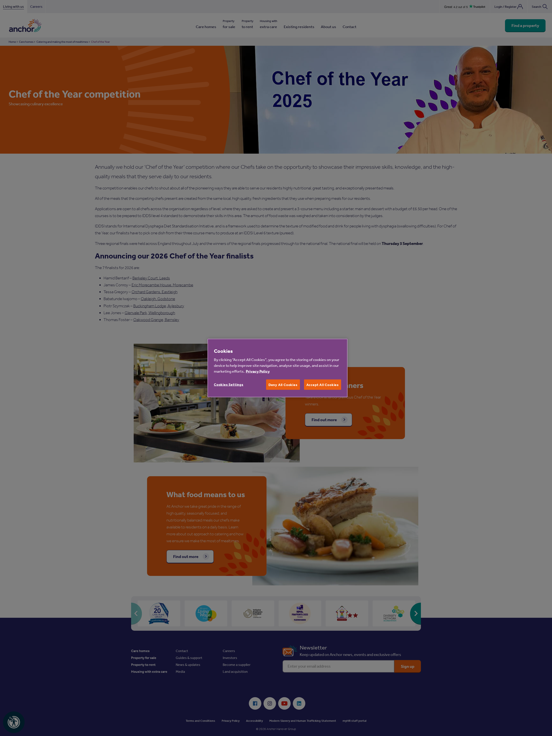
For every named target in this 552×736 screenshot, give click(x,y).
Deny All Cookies (283, 385)
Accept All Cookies (322, 385)
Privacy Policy (258, 371)
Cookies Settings (228, 384)
